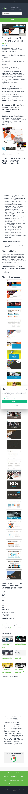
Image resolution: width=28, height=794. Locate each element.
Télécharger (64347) (6, 608)
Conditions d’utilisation (14, 773)
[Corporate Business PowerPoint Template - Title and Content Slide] (14, 454)
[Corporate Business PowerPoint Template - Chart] (14, 535)
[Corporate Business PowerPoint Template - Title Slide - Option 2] (14, 294)
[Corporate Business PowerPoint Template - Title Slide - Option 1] (14, 284)
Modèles (6, 623)
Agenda (13, 716)
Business (6, 625)
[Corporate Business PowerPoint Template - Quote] (14, 495)
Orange (12, 736)
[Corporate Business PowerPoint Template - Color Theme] (14, 565)
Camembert (16, 720)
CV (11, 722)
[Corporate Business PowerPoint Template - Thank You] (14, 575)
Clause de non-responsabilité (17, 780)
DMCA (5, 780)
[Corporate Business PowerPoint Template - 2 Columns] (14, 464)
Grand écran (20, 625)
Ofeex (19, 789)
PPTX (10, 629)
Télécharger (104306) (8, 618)
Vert (15, 745)
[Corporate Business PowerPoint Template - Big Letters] (14, 484)
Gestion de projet (8, 728)
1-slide (5, 716)
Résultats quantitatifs (9, 741)
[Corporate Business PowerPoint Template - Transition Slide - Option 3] (14, 354)
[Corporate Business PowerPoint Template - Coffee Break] (14, 434)
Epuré (15, 625)
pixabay (7, 271)
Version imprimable (8, 745)
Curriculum (21, 720)
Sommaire (17, 741)
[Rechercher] (24, 13)
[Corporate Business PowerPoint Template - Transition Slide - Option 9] (14, 414)
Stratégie (7, 743)
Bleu (8, 719)
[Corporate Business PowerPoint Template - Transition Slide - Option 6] (14, 384)
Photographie (19, 627)
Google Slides (17, 729)
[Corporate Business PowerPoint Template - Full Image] (14, 474)
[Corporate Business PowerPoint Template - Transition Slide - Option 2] (14, 344)
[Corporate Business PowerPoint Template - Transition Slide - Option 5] (14, 374)
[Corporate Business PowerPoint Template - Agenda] (14, 314)
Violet (17, 745)
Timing (20, 743)
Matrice (21, 733)
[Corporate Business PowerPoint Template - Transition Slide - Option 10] (14, 424)
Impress (16, 731)
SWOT (11, 743)
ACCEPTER (14, 401)
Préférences (15, 405)
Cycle (13, 722)
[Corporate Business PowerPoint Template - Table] (14, 545)
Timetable (15, 743)
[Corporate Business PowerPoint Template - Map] (14, 555)
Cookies (22, 776)
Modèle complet (6, 627)
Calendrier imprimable (9, 720)
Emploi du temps (13, 726)
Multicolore (7, 736)
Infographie (8, 733)
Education (6, 726)
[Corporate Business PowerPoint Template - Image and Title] (14, 515)
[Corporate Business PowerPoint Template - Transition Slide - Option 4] (14, 364)
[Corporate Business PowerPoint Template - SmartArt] (14, 525)
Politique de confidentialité (10, 776)
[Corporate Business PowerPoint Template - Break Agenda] (14, 324)
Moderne (13, 627)
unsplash (7, 272)
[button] (26, 389)
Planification (17, 736)
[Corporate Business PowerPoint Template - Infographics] (14, 505)
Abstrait (9, 716)
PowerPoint (5, 629)
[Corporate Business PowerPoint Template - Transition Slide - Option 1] (14, 334)
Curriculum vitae (7, 722)
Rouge (22, 739)
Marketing (15, 733)
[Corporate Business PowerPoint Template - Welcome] (14, 304)
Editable (11, 625)
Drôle (11, 725)
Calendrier (19, 719)
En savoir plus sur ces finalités (10, 398)
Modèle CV (21, 735)
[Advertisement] (15, 599)
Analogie (17, 716)
